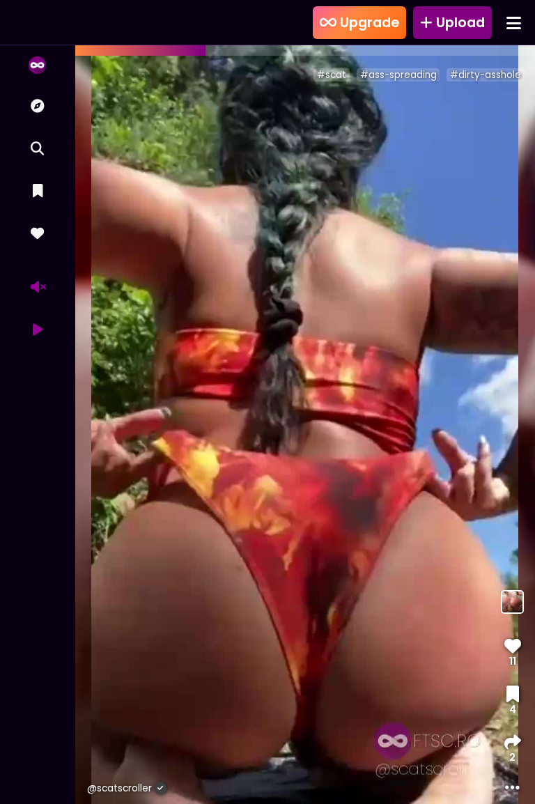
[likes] (37, 233)
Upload (459, 22)
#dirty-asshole (485, 75)
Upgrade (367, 22)
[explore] (37, 106)
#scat (331, 75)
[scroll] (37, 65)
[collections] (37, 191)
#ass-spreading (398, 75)
